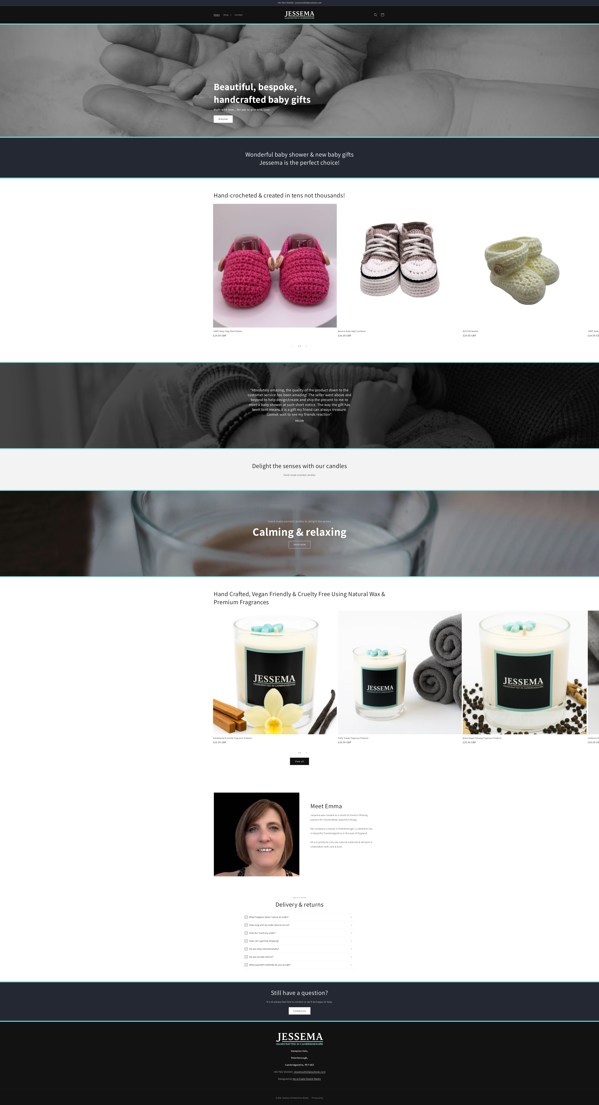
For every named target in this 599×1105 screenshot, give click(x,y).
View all (299, 761)
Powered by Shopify (301, 1098)
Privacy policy (317, 1098)
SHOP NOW (299, 544)
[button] (227, 15)
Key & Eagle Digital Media (307, 1079)
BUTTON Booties (470, 331)
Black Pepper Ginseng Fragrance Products (482, 738)
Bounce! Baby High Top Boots (352, 331)
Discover (223, 118)
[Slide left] (292, 345)
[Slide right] (306, 345)
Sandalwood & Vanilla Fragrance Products (232, 738)
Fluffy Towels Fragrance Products (353, 738)
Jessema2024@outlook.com (310, 1071)
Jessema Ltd (287, 1098)
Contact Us (299, 1010)
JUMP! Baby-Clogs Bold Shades (227, 331)
